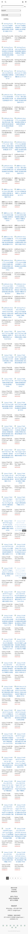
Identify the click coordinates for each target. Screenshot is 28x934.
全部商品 (6, 19)
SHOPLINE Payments (16, 931)
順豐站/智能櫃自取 (14, 898)
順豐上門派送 (14, 896)
